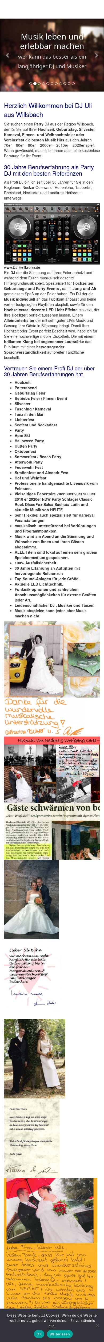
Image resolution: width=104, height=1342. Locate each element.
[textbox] (52, 499)
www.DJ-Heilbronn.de (22, 267)
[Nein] (97, 1325)
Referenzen (67, 173)
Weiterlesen (60, 1334)
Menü (93, 10)
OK (39, 1334)
